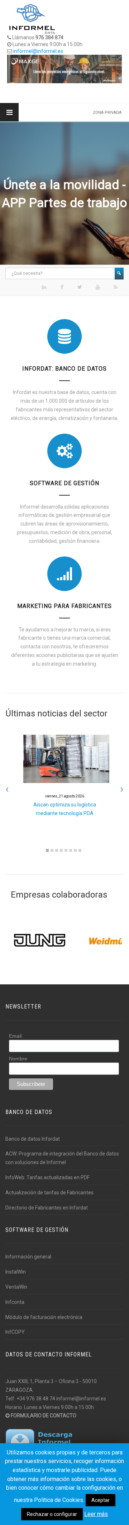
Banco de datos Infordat (32, 1139)
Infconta (14, 1302)
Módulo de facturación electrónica (43, 1317)
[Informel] (32, 18)
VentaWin (16, 1287)
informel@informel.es (38, 51)
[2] (52, 850)
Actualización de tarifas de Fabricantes (49, 1192)
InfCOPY (15, 1332)
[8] (79, 850)
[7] (75, 850)
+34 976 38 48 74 (35, 1398)
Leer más (96, 1514)
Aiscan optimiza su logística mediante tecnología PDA (64, 805)
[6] (70, 850)
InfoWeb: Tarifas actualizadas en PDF (47, 1177)
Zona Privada (107, 112)
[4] (61, 850)
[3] (56, 850)
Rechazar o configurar (52, 1514)
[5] (65, 850)
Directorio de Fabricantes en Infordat (46, 1208)
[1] (47, 850)
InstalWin (15, 1272)
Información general (28, 1257)
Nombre (18, 1058)
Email (15, 1036)
